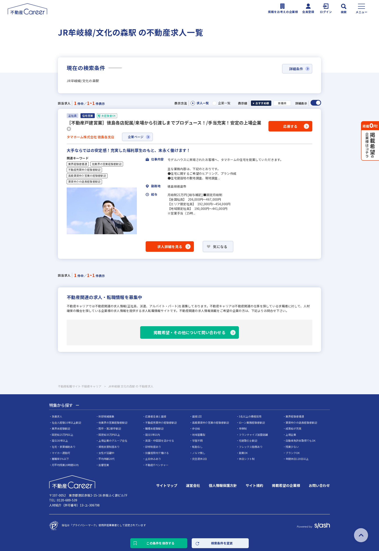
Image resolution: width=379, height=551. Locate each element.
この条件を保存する (160, 543)
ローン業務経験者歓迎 (252, 422)
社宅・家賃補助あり (63, 446)
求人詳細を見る (169, 246)
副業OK (243, 453)
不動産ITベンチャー (156, 465)
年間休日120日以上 (297, 459)
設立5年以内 (152, 434)
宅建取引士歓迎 (248, 440)
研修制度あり (153, 446)
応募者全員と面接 (155, 416)
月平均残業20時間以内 (65, 465)
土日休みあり (153, 459)
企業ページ (135, 137)
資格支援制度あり (109, 446)
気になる (220, 246)
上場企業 (291, 434)
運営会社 (193, 485)
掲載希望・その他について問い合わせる (189, 332)
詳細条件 (296, 68)
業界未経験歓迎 (61, 428)
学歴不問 (197, 440)
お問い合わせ (319, 485)
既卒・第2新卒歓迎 (109, 428)
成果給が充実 (293, 428)
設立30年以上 (60, 440)
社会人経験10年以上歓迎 (66, 422)
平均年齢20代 (106, 459)
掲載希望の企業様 (286, 485)
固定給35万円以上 (109, 434)
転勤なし (197, 446)
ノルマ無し (198, 453)
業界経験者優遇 (77, 164)
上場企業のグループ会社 (112, 440)
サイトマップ (166, 485)
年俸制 (243, 428)
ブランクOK (293, 453)
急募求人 (57, 416)
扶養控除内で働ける (157, 453)
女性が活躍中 (106, 453)
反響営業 (103, 465)
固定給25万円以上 (62, 434)
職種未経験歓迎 (154, 428)
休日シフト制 (247, 459)
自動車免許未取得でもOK (300, 440)
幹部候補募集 (106, 416)
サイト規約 (254, 485)
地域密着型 (198, 434)
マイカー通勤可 (61, 453)
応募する (290, 126)
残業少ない (292, 446)
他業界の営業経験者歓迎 (107, 164)
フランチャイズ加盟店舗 (253, 434)
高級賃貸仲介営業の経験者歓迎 (87, 175)
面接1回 (197, 416)
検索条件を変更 (222, 543)
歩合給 (196, 428)
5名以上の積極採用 (250, 416)
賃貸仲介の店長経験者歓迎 (84, 181)
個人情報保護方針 (223, 485)
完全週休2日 (199, 459)
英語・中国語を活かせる (159, 440)
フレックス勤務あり (251, 446)
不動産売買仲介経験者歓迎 (84, 169)
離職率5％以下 (60, 459)
